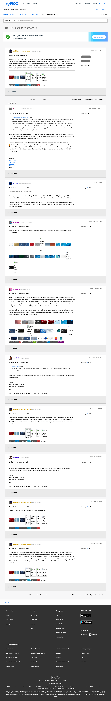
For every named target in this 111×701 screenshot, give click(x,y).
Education (78, 3)
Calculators (59, 666)
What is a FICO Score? (12, 653)
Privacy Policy (60, 628)
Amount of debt (35, 649)
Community (87, 3)
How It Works (26, 3)
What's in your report (62, 649)
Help (97, 9)
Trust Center (59, 624)
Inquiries (58, 657)
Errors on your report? (62, 662)
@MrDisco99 (15, 366)
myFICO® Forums (20, 9)
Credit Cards (34, 14)
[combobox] (62, 21)
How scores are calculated (13, 662)
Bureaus (58, 653)
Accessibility (59, 637)
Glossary (84, 662)
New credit (34, 662)
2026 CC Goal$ (12, 162)
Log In (103, 3)
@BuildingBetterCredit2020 (20, 117)
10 (87, 549)
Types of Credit (22, 14)
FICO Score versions (12, 657)
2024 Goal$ (12, 165)
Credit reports (35, 666)
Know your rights (87, 649)
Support (95, 3)
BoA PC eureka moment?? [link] (50, 14)
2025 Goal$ (11, 164)
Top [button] (8, 602)
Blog (32, 628)
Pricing (35, 3)
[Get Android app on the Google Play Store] (86, 622)
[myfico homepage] (11, 3)
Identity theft (85, 653)
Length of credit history (38, 653)
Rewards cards (86, 57)
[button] (103, 48)
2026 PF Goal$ (12, 160)
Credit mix (34, 657)
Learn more (72, 688)
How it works (9, 619)
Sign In (104, 9)
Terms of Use (59, 619)
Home (7, 615)
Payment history (10, 666)
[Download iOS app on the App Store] (85, 615)
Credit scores (9, 649)
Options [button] (104, 14)
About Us (58, 615)
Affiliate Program (61, 632)
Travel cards (85, 61)
